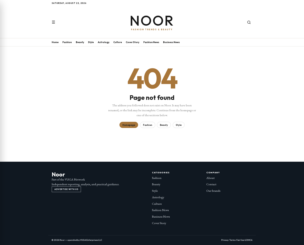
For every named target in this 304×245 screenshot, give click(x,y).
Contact (211, 184)
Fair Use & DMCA (244, 240)
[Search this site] (249, 22)
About (210, 178)
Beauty (80, 42)
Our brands (213, 191)
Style (91, 42)
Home (55, 42)
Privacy (225, 240)
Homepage (128, 125)
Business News (171, 42)
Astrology (103, 42)
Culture (117, 42)
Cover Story (132, 42)
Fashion (67, 42)
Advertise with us (66, 189)
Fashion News (151, 42)
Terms (232, 240)
